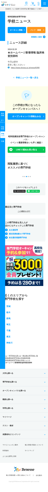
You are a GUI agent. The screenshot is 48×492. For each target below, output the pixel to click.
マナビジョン (8, 4)
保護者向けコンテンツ (11, 434)
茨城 (8, 306)
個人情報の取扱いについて (34, 445)
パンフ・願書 (35, 30)
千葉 (8, 330)
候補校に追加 (36, 37)
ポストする (21, 191)
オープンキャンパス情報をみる (26, 116)
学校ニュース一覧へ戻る (27, 78)
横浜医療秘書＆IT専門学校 (19, 234)
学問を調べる (8, 408)
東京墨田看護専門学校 (18, 238)
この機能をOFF (24, 211)
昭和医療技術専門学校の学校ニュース (17, 360)
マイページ (7, 417)
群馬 (8, 318)
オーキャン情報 (16, 30)
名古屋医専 (13, 230)
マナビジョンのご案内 (10, 445)
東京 (8, 337)
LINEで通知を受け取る (26, 150)
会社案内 (39, 475)
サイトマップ (29, 450)
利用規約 (6, 450)
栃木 (8, 312)
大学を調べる (8, 373)
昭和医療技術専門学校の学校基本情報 (17, 358)
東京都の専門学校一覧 (30, 356)
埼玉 (8, 324)
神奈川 (9, 343)
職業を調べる (8, 399)
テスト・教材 (8, 426)
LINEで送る (35, 191)
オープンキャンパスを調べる (14, 391)
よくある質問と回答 (9, 456)
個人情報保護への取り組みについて (18, 475)
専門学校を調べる (15, 356)
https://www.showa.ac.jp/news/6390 (25, 68)
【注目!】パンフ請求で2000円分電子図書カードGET (23, 9)
